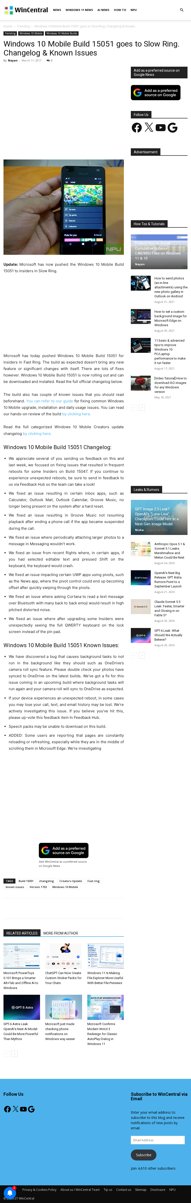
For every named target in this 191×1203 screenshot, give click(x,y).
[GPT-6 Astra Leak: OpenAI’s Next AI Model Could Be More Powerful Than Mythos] (21, 1007)
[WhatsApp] (73, 145)
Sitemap (140, 1190)
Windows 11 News (79, 10)
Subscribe (143, 1154)
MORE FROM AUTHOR (61, 933)
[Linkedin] (84, 145)
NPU (134, 10)
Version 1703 (38, 887)
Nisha (139, 530)
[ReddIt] (96, 145)
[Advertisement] (63, 103)
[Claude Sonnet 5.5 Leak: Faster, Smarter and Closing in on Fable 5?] (141, 606)
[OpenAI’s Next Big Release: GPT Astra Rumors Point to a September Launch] (141, 577)
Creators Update (70, 881)
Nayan (13, 60)
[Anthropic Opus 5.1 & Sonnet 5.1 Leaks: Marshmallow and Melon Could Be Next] (141, 548)
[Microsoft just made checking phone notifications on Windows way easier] (63, 1007)
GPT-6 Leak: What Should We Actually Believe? (168, 635)
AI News (103, 10)
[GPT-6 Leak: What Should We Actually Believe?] (141, 635)
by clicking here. (76, 414)
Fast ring (94, 881)
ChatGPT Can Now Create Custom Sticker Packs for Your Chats (63, 978)
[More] (119, 145)
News (57, 10)
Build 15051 (26, 881)
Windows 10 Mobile (31, 33)
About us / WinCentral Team (80, 1190)
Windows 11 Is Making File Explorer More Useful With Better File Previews (105, 978)
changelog (46, 881)
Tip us (108, 1190)
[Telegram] (107, 145)
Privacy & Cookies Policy (39, 1190)
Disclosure (157, 1190)
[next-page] (14, 1054)
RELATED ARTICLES (22, 933)
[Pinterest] (61, 145)
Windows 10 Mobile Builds (62, 33)
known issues (15, 887)
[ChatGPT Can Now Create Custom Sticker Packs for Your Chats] (63, 956)
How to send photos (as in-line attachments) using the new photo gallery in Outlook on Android (171, 287)
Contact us (123, 1190)
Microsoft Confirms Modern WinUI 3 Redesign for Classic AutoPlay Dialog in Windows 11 (102, 1034)
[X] (50, 145)
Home (7, 26)
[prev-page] (6, 1054)
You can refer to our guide (49, 401)
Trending (23, 26)
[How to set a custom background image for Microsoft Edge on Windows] (141, 316)
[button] (182, 10)
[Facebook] (39, 145)
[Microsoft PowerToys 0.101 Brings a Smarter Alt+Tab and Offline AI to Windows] (21, 956)
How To (120, 10)
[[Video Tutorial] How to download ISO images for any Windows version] (141, 383)
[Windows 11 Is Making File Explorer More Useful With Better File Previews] (105, 956)
